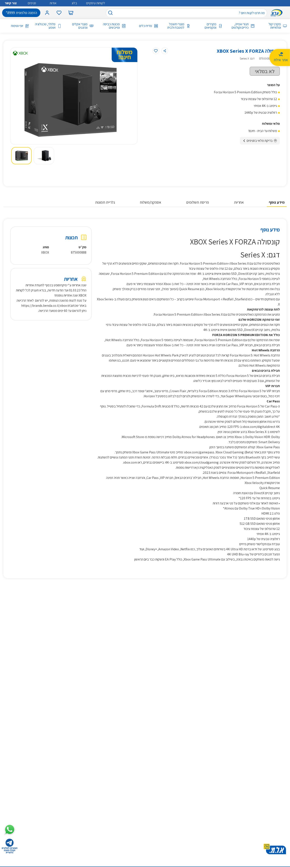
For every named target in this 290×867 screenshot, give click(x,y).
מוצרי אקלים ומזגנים (79, 26)
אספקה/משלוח (150, 202)
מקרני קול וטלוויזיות (275, 26)
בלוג (74, 3)
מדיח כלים (145, 26)
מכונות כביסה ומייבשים (111, 26)
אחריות (239, 202)
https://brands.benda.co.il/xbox (44, 305)
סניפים (32, 3)
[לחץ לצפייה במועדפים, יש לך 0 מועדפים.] (59, 13)
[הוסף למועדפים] (155, 50)
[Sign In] (47, 13)
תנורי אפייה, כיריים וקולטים (240, 26)
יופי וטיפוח (17, 26)
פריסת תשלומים (197, 202)
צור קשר (11, 3)
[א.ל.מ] (277, 12)
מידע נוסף (277, 202)
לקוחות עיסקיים (95, 3)
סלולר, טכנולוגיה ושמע (45, 26)
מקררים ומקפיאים (210, 26)
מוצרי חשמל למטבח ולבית (175, 26)
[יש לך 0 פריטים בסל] (71, 13)
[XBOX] (20, 53)
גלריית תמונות (105, 202)
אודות (53, 3)
